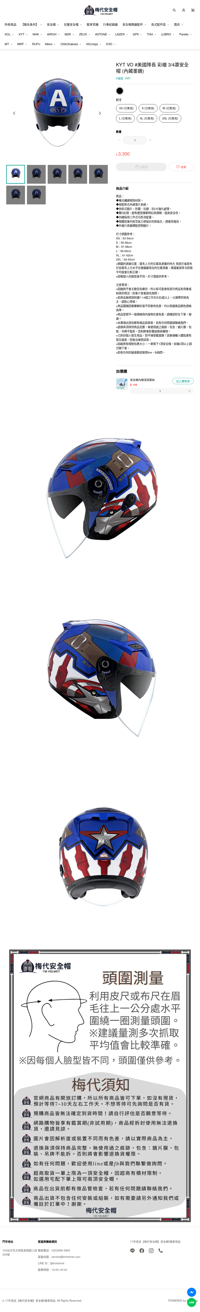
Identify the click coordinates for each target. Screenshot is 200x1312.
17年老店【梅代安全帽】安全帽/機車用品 (155, 1241)
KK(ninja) (92, 44)
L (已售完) (125, 118)
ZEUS (83, 34)
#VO (127, 78)
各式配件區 (158, 24)
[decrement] (119, 140)
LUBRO (166, 34)
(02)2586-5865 (61, 1250)
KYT (21, 34)
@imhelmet (57, 1263)
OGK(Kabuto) (69, 44)
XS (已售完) (126, 108)
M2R (68, 34)
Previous (14, 113)
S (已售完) (148, 108)
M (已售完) (169, 108)
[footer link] (132, 1250)
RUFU (36, 44)
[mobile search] (174, 10)
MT (7, 44)
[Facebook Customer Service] (191, 1292)
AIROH (51, 34)
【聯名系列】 (30, 24)
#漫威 (119, 78)
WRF (20, 44)
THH (150, 34)
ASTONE (101, 34)
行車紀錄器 (110, 24)
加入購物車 (183, 381)
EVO (109, 44)
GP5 (136, 34)
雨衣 (177, 24)
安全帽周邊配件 (132, 24)
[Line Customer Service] (191, 1302)
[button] (193, 10)
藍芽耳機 (92, 24)
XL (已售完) (147, 118)
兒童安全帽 (71, 24)
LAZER (120, 34)
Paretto (183, 34)
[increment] (150, 140)
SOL (8, 34)
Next (99, 113)
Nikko (48, 44)
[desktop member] (183, 10)
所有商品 (10, 24)
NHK (36, 34)
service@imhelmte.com (66, 1257)
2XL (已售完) (170, 118)
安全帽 (51, 24)
